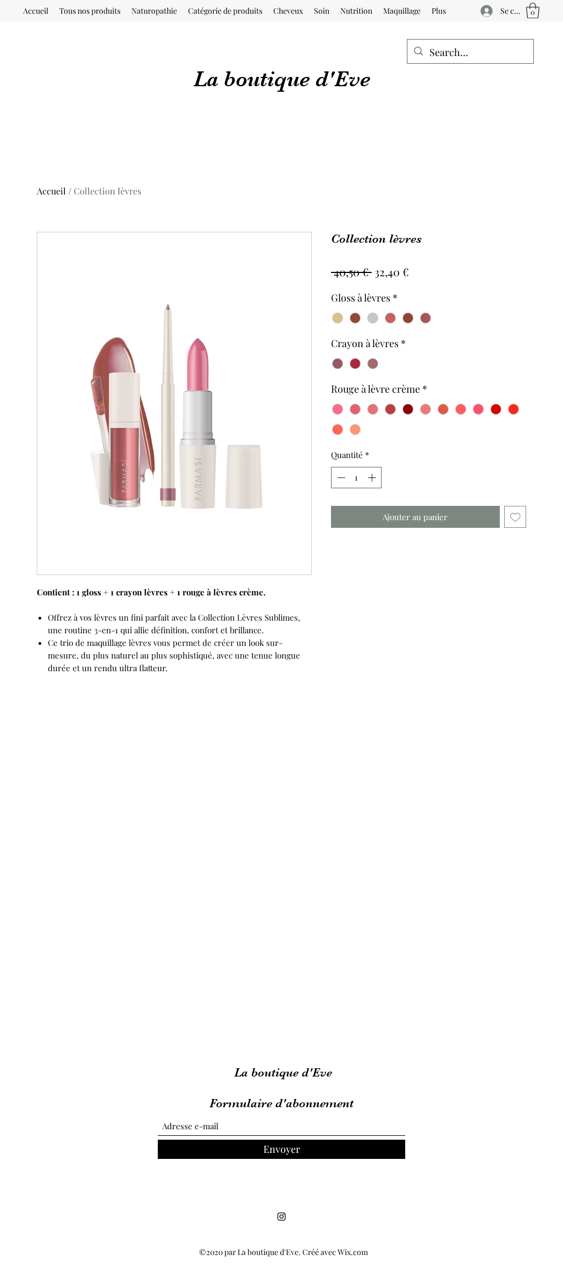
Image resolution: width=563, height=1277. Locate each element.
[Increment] (373, 477)
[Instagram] (281, 1216)
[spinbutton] (356, 477)
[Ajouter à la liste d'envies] (515, 517)
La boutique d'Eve (282, 79)
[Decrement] (340, 477)
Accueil (51, 191)
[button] (532, 11)
